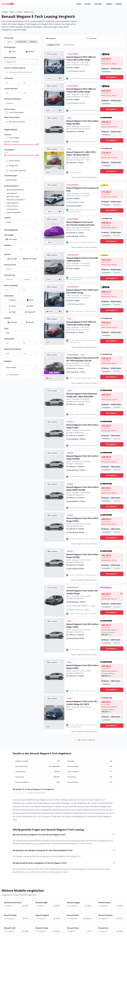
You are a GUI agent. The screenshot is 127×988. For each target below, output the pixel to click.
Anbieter (8, 361)
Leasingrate (8, 78)
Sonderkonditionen (11, 186)
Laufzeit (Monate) (10, 88)
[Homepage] (7, 4)
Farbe (6, 328)
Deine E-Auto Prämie (12, 117)
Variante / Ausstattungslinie (14, 68)
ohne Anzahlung (14, 161)
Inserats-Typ (8, 38)
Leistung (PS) (9, 339)
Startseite (5, 12)
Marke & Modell (10, 57)
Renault (19, 12)
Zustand (7, 254)
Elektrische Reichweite (12, 349)
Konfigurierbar (13, 166)
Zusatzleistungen (10, 175)
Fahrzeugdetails (11, 230)
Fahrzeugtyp (9, 235)
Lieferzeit (7, 134)
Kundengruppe (9, 47)
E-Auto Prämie (9, 109)
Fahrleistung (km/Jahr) (12, 99)
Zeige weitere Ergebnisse (86, 740)
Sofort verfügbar (14, 138)
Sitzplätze (7, 245)
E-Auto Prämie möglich (16, 112)
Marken (12, 12)
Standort (7, 218)
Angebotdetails (10, 129)
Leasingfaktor (9, 150)
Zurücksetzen (14, 375)
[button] (111, 70)
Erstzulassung (9, 275)
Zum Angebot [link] (110, 77)
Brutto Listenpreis (11, 285)
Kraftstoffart (9, 296)
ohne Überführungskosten (17, 171)
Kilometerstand (10, 265)
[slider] (5, 144)
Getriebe (7, 318)
